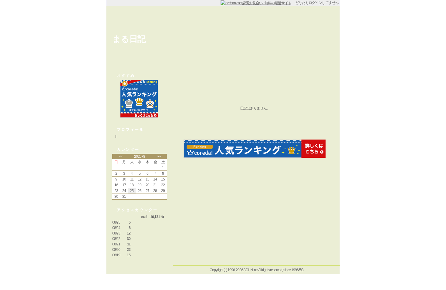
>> (158, 156)
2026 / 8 (139, 156)
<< (120, 156)
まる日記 (129, 39)
